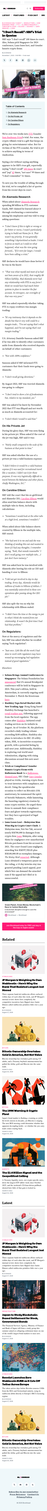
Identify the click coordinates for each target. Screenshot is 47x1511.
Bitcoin (5, 1048)
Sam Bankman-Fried (12, 137)
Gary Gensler (35, 776)
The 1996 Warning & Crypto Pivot (20, 1112)
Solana (21, 26)
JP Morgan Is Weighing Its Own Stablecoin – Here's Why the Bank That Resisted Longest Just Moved (23, 985)
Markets (5, 1169)
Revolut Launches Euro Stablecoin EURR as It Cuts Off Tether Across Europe (21, 1380)
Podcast (33, 15)
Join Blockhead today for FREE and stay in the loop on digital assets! (23, 926)
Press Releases (18, 1494)
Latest (6, 15)
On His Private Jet (15, 116)
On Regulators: (14, 124)
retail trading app (13, 713)
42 (13, 172)
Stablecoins (7, 976)
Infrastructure (9, 1311)
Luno (13, 28)
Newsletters (29, 23)
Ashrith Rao (7, 1069)
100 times (28, 169)
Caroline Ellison (9, 26)
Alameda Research (29, 25)
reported (24, 857)
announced (10, 682)
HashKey (21, 720)
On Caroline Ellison (16, 120)
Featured (18, 15)
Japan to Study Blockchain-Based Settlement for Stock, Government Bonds (20, 1318)
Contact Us (33, 1494)
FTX (18, 25)
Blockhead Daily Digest (12, 23)
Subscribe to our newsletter (23, 1491)
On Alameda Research (17, 112)
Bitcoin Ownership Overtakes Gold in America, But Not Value (22, 1052)
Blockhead (6, 53)
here (7, 699)
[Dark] (28, 8)
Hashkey (30, 26)
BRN (44, 15)
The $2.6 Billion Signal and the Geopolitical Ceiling (22, 1174)
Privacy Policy (24, 1497)
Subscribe (39, 8)
